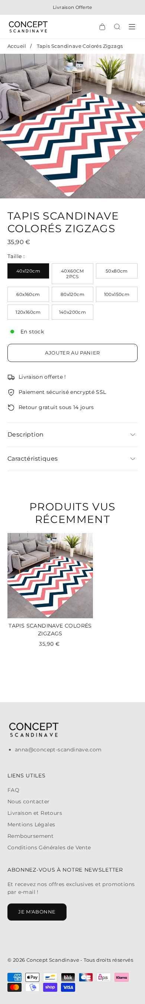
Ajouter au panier (72, 353)
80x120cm (72, 294)
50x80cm (117, 271)
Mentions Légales (31, 824)
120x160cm (28, 312)
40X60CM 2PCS (72, 273)
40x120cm (28, 271)
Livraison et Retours (34, 813)
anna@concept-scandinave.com (58, 749)
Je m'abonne (37, 912)
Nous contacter (28, 801)
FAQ (13, 790)
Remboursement (30, 836)
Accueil (16, 46)
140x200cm (72, 312)
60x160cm (28, 294)
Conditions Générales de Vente (49, 847)
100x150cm (117, 294)
